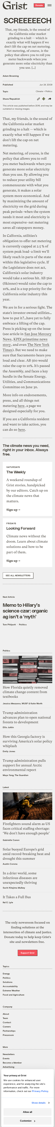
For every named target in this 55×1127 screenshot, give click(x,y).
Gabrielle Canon (11, 840)
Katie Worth (36, 703)
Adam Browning (11, 76)
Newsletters (9, 1054)
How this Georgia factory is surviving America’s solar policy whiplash (27, 741)
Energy (6, 973)
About (6, 1014)
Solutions (7, 982)
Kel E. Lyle (8, 902)
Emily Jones (9, 751)
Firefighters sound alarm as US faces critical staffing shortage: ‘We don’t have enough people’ (26, 828)
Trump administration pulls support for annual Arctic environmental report (24, 765)
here (21, 406)
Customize (25, 1120)
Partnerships (9, 1030)
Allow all (27, 1112)
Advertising (8, 1067)
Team (5, 1018)
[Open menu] (49, 5)
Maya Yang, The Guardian (15, 775)
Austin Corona (10, 864)
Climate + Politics (44, 91)
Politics (23, 624)
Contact (7, 1022)
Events (6, 1058)
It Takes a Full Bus (17, 897)
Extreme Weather (11, 990)
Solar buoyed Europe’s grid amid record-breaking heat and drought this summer (26, 854)
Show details (39, 1102)
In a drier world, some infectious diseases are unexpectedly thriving (20, 877)
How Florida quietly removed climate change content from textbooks (25, 692)
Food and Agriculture (13, 994)
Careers (7, 1026)
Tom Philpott (9, 624)
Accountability (10, 986)
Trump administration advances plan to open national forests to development (27, 717)
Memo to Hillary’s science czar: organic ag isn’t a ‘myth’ (25, 610)
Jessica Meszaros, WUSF (15, 703)
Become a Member (12, 1062)
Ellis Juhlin (8, 727)
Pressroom (8, 1035)
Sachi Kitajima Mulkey (14, 887)
